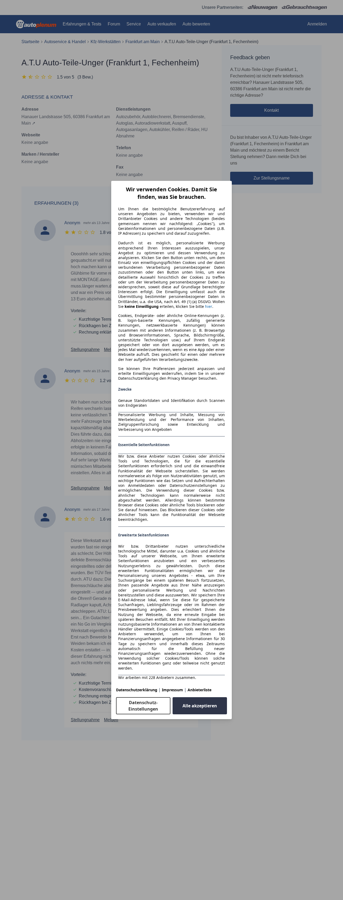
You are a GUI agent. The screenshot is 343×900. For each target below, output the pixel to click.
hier (208, 306)
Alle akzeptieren (199, 706)
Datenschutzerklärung (136, 689)
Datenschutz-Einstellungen (143, 706)
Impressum (172, 689)
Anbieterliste (199, 689)
